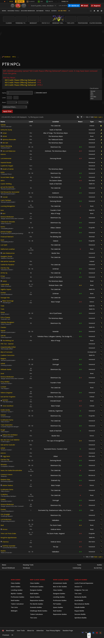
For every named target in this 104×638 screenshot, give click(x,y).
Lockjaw (3, 387)
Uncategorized (92, 352)
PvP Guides (57, 604)
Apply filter (7, 111)
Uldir (60, 285)
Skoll (2, 525)
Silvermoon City (55, 147)
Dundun (3, 293)
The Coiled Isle (55, 126)
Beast (91, 136)
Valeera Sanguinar (6, 393)
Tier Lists (14, 607)
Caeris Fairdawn (6, 200)
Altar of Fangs (48, 133)
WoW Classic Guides (61, 580)
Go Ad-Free (62, 11)
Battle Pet (92, 184)
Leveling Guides (16, 590)
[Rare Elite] (95, 97)
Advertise (40, 630)
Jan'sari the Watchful (7, 187)
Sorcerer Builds (80, 614)
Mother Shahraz (7, 485)
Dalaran (58, 228)
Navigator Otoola (6, 256)
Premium (6, 635)
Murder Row (55, 253)
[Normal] (95, 91)
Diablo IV (67, 1)
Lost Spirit (4, 245)
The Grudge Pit (67, 336)
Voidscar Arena (56, 529)
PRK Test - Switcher (7, 344)
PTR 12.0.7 (24, 5)
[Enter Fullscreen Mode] (90, 10)
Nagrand (61, 533)
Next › (96, 117)
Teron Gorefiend (7, 406)
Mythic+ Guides (16, 593)
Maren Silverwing (6, 146)
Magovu (3, 358)
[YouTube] (96, 632)
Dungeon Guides (36, 590)
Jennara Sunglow (6, 232)
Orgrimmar (59, 411)
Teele (2, 306)
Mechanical (92, 162)
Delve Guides (15, 587)
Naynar (3, 331)
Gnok (2, 373)
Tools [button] (47, 11)
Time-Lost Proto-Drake (8, 533)
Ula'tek (4, 136)
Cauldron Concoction (7, 355)
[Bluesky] (89, 632)
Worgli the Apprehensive (9, 538)
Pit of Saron (67, 510)
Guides (54, 11)
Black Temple (55, 302)
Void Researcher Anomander (10, 192)
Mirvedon (4, 464)
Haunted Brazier (6, 162)
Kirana (3, 312)
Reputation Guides (37, 600)
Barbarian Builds (80, 597)
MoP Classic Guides (37, 580)
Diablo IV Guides (81, 580)
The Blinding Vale (55, 237)
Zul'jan (4, 133)
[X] (86, 632)
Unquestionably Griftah (8, 347)
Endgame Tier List (81, 590)
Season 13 (78, 587)
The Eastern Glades (55, 180)
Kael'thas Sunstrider (8, 546)
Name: (4, 93)
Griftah (3, 363)
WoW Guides (15, 580)
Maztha (3, 551)
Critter (92, 510)
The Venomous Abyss (60, 133)
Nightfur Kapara (6, 289)
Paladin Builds (80, 607)
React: (4, 102)
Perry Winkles (5, 382)
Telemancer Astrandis (8, 222)
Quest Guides (35, 597)
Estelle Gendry (5, 410)
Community (77, 568)
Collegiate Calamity (54, 336)
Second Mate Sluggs (7, 177)
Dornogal (56, 364)
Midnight (14, 611)
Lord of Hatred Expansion (84, 583)
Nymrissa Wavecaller (9, 139)
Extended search (41, 93)
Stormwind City (43, 510)
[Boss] (95, 98)
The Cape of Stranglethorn (55, 441)
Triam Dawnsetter (7, 425)
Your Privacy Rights (53, 630)
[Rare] (95, 95)
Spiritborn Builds (81, 618)
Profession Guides (17, 597)
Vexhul (4, 281)
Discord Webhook (28, 11)
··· (56, 1)
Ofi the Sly (4, 273)
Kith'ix (2, 180)
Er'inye (3, 276)
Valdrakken (55, 520)
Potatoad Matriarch (7, 237)
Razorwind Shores (50, 449)
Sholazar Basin (54, 285)
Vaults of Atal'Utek (56, 130)
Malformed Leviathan (8, 249)
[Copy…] (77, 117)
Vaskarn (3, 415)
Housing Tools (28, 565)
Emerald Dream (55, 401)
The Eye (55, 547)
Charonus (5, 542)
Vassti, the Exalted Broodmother (11, 470)
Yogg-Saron (6, 456)
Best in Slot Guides (60, 587)
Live (12, 5)
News (4, 11)
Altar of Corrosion (6, 352)
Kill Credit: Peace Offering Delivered (20, 80)
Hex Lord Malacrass (8, 151)
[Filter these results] (81, 117)
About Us (30, 630)
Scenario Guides (36, 607)
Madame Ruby (5, 479)
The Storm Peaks (55, 525)
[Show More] (69, 10)
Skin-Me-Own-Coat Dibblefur (10, 440)
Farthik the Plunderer (7, 265)
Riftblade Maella (6, 369)
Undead (91, 126)
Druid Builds (79, 600)
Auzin (2, 240)
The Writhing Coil (8, 340)
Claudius (3, 327)
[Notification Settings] (94, 10)
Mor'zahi (5, 143)
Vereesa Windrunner (7, 217)
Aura (2, 210)
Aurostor (5, 400)
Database (40, 11)
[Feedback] (97, 10)
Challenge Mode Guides (38, 611)
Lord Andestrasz (6, 519)
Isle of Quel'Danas (56, 313)
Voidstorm (55, 193)
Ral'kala (3, 125)
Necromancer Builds (82, 604)
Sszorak (5, 197)
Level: (4, 98)
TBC (41, 1)
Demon (92, 302)
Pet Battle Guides (36, 604)
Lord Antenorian (6, 158)
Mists (51, 1)
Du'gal (3, 430)
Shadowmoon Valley (55, 510)
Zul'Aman (48, 151)
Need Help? (10, 630)
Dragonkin (92, 227)
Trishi (2, 309)
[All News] (4, 1)
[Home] (3, 631)
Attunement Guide (60, 583)
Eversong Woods (55, 158)
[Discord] (82, 632)
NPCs (14, 57)
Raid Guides (15, 600)
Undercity (51, 411)
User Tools (21, 630)
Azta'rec (3, 154)
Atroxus (4, 529)
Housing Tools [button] (13, 11)
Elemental (92, 237)
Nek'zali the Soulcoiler (8, 261)
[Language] (101, 10)
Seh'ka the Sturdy (6, 130)
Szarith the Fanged (7, 166)
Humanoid (92, 130)
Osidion (3, 499)
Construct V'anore (6, 474)
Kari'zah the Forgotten (8, 397)
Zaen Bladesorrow (8, 253)
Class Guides (15, 583)
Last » (100, 117)
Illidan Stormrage (8, 301)
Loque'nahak (5, 284)
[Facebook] (93, 632)
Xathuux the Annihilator (10, 435)
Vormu (3, 227)
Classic (32, 1)
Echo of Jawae (5, 317)
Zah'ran (3, 335)
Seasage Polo (5, 298)
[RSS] (100, 632)
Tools (79, 565)
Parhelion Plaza (42, 336)
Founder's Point (55, 210)
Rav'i (3, 213)
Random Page (68, 630)
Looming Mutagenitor (8, 206)
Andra (2, 172)
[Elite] (95, 93)
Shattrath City (55, 480)
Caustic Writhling (6, 184)
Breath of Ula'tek (8, 169)
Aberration (92, 180)
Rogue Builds (79, 611)
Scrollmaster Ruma (7, 420)
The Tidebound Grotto (55, 139)
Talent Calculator (17, 604)
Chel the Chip (5, 268)
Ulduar (52, 228)
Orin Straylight (5, 514)
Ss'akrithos (4, 494)
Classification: (94, 88)
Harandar (56, 331)
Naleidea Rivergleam (7, 322)
